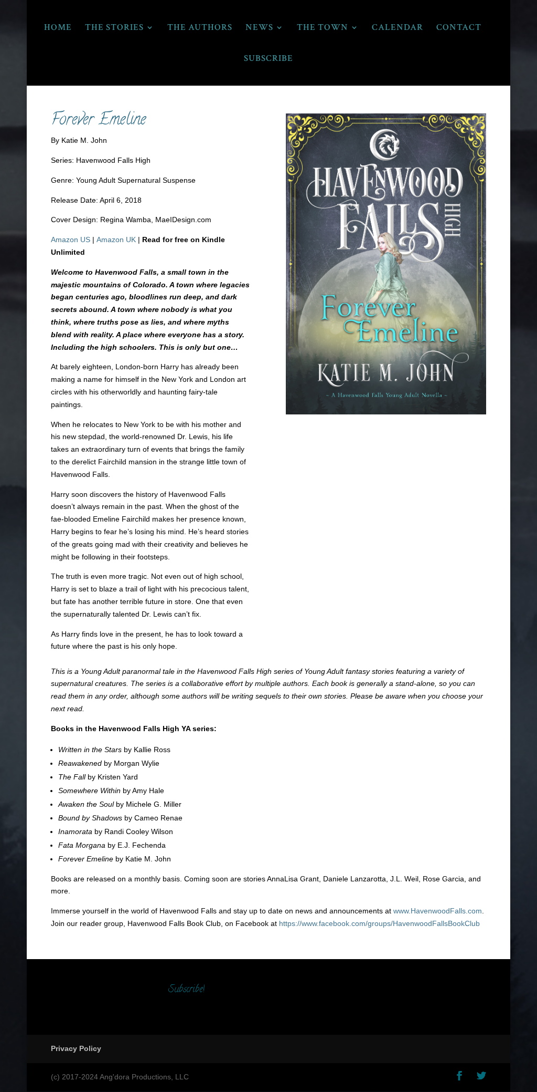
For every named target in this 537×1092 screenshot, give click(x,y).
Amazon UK (116, 239)
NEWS (259, 28)
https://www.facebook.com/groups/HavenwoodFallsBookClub (380, 923)
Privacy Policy (76, 1048)
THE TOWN (322, 28)
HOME (58, 28)
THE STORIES (114, 28)
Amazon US (70, 239)
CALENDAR (397, 28)
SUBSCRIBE (268, 59)
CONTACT (458, 28)
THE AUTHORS (199, 28)
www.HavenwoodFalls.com (437, 911)
